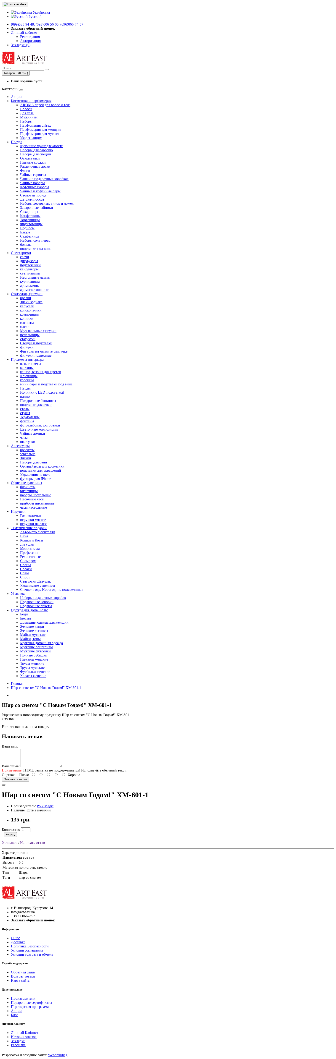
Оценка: (8, 775)
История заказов (24, 1037)
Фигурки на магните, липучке (43, 351)
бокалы (26, 244)
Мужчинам (28, 117)
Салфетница (29, 236)
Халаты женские (33, 676)
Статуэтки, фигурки (27, 294)
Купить (10, 834)
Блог (14, 1015)
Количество (11, 830)
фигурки (27, 347)
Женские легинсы (34, 631)
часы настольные (33, 507)
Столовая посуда (33, 195)
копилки (26, 318)
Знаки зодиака (31, 302)
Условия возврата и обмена (32, 954)
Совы (24, 573)
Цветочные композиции (39, 429)
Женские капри (32, 626)
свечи (24, 257)
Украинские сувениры (37, 585)
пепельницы (30, 335)
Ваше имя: (10, 746)
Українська (41, 12)
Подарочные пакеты (36, 606)
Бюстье (25, 618)
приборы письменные (37, 503)
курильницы (30, 281)
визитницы (29, 491)
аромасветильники (34, 290)
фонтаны (27, 421)
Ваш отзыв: (11, 766)
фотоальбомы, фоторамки (40, 425)
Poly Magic (45, 806)
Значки (25, 458)
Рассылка (18, 1045)
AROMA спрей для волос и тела (45, 105)
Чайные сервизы (33, 175)
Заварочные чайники (36, 207)
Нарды (25, 388)
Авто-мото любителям (37, 532)
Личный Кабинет (24, 1033)
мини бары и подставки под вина (46, 384)
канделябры (29, 269)
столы (24, 409)
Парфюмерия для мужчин (40, 134)
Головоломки (30, 516)
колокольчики (31, 310)
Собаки (26, 569)
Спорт (25, 577)
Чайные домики (32, 433)
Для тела (27, 113)
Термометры (30, 417)
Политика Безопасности (30, 946)
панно (25, 396)
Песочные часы (32, 499)
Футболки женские (35, 672)
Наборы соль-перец (35, 240)
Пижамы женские (34, 659)
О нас (15, 938)
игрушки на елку (33, 524)
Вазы (24, 536)
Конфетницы (30, 216)
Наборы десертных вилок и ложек (47, 203)
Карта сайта (20, 980)
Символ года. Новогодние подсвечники (51, 589)
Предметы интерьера (27, 359)
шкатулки (27, 442)
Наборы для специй (35, 154)
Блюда (25, 232)
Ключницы (28, 376)
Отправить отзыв (15, 779)
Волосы (26, 109)
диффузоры (29, 261)
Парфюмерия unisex (35, 125)
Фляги (25, 171)
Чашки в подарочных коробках (44, 179)
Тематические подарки (29, 528)
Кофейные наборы (34, 187)
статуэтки (27, 339)
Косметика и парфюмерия (31, 101)
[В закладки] (3, 785)
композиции (29, 314)
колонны (27, 380)
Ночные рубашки (33, 655)
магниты (27, 322)
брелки (25, 298)
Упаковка (18, 594)
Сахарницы (29, 212)
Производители (23, 998)
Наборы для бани (33, 462)
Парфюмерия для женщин (40, 129)
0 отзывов (9, 843)
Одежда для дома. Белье (29, 610)
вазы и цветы (30, 364)
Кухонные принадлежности (41, 146)
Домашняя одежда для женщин (44, 622)
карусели (27, 306)
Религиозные (30, 557)
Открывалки (30, 158)
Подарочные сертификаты (31, 1002)
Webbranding (57, 1055)
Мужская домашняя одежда (41, 643)
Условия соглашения (27, 950)
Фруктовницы (31, 224)
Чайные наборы (32, 183)
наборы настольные (35, 495)
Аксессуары (20, 446)
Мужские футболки (35, 651)
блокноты (27, 487)
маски (24, 327)
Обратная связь (23, 972)
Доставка (18, 942)
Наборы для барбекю (36, 150)
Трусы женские (32, 663)
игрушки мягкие (33, 520)
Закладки (18, 1041)
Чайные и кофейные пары (40, 191)
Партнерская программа (30, 1007)
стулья (25, 413)
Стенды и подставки (36, 343)
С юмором (28, 561)
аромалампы (30, 286)
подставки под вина (35, 249)
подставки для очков (36, 405)
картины (27, 368)
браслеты (27, 450)
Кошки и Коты (31, 540)
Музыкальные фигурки (38, 331)
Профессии (29, 552)
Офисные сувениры (26, 483)
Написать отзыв (32, 843)
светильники (30, 273)
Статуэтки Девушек (35, 581)
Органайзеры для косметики (42, 466)
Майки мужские (32, 635)
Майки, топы (30, 639)
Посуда (16, 142)
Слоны (25, 565)
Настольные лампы (35, 277)
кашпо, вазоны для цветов (40, 372)
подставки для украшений (40, 470)
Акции (16, 97)
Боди (24, 614)
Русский (35, 16)
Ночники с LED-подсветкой (42, 392)
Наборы (26, 121)
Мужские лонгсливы (36, 647)
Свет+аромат (21, 253)
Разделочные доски (35, 166)
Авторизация (30, 41)
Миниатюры (30, 548)
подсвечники (30, 265)
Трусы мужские (32, 667)
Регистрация (30, 37)
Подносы (27, 228)
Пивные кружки (33, 162)
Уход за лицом (31, 138)
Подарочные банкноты (38, 401)
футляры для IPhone (35, 479)
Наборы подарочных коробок (43, 598)
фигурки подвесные (35, 355)
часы (24, 437)
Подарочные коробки (36, 602)
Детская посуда (32, 199)
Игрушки (18, 511)
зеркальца (27, 454)
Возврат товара (23, 976)
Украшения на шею (35, 474)
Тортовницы (30, 220)
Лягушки (27, 544)
